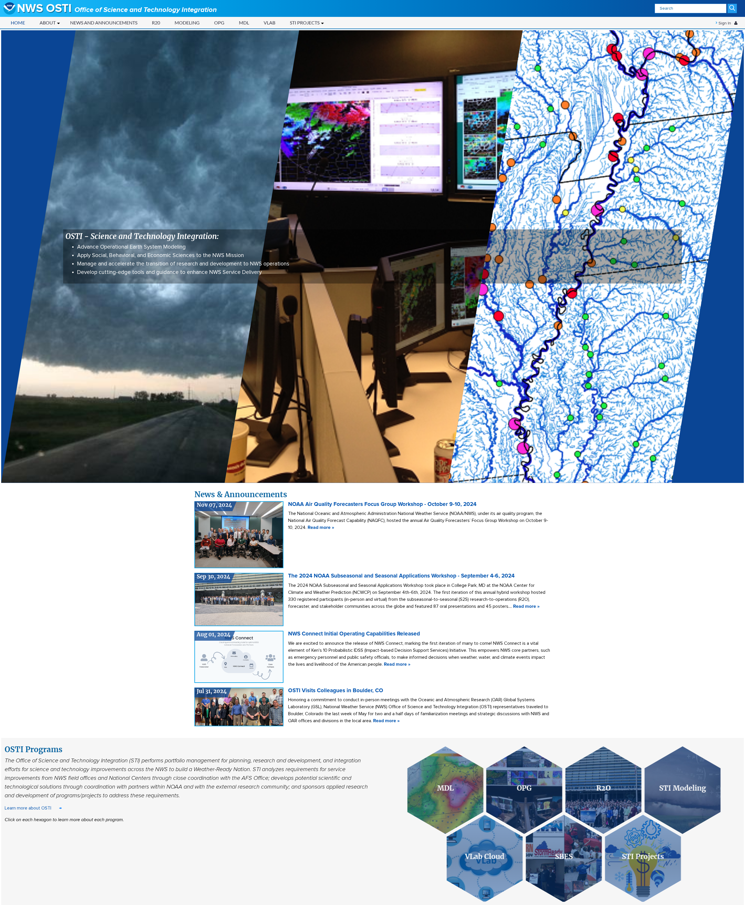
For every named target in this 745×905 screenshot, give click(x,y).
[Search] (732, 8)
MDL (244, 22)
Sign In (725, 23)
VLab (269, 22)
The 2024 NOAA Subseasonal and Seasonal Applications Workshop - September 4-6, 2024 (401, 576)
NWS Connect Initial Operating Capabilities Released (354, 634)
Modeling (187, 22)
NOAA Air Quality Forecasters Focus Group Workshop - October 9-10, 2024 (382, 504)
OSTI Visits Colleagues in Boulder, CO (335, 690)
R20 (156, 22)
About (48, 22)
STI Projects (305, 22)
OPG (219, 22)
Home (18, 22)
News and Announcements (103, 22)
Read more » (321, 527)
